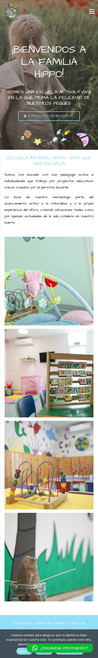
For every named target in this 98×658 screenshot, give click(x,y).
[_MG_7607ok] (49, 557)
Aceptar (24, 651)
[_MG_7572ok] (49, 373)
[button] (60, 648)
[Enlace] (11, 11)
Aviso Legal (22, 623)
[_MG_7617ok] (49, 465)
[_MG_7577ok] (49, 281)
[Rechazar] (92, 643)
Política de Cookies (50, 623)
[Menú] (91, 11)
